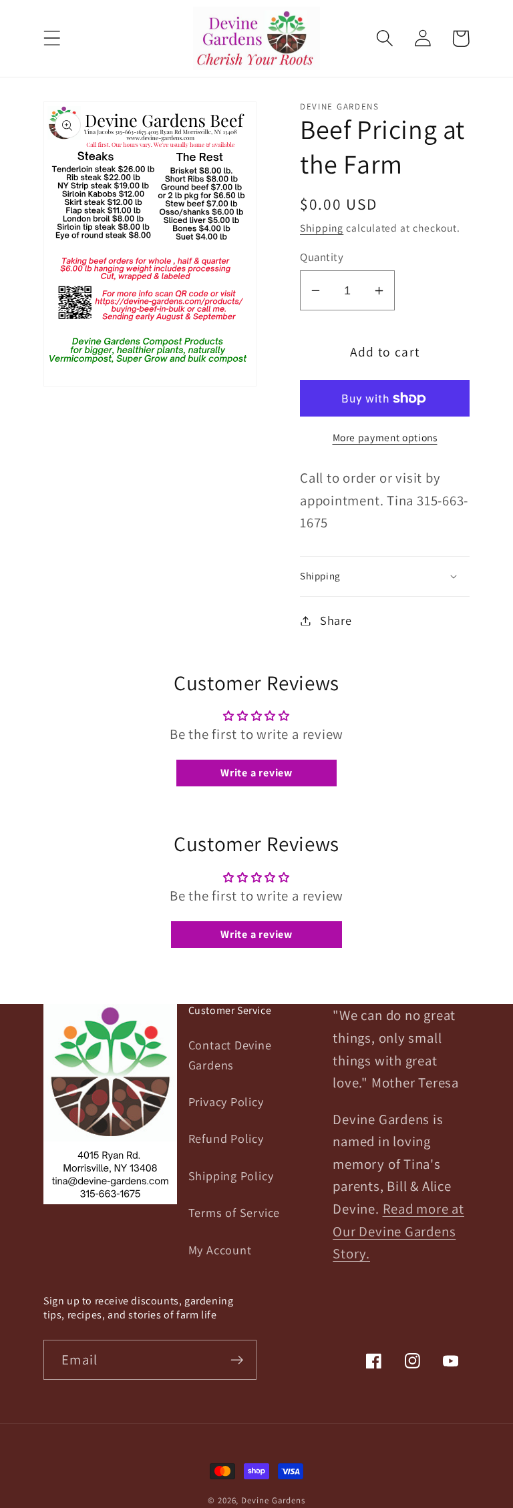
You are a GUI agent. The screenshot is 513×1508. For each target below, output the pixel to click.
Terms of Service (234, 1212)
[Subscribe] (237, 1360)
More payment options (385, 437)
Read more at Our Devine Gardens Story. (398, 1231)
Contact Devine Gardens (230, 1054)
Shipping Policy (231, 1176)
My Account (220, 1250)
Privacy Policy (226, 1101)
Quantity (321, 257)
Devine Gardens (273, 1500)
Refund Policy (226, 1138)
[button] (52, 38)
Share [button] (336, 620)
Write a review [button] (256, 773)
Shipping (321, 227)
